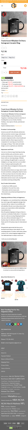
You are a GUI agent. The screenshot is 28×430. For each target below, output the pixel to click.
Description (4, 102)
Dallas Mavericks (5, 383)
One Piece (7, 406)
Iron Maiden (10, 389)
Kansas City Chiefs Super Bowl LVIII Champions (10, 393)
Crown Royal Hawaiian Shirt (14, 381)
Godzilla (23, 387)
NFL (23, 403)
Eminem (8, 387)
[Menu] (2, 6)
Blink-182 (11, 376)
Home (2, 38)
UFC (10, 415)
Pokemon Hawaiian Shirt (6, 408)
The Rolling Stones (20, 413)
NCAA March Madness (10, 403)
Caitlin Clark (20, 379)
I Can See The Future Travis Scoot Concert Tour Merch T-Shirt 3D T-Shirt (21, 296)
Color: (3, 60)
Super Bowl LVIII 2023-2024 (8, 413)
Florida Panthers (17, 387)
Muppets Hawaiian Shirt (6, 400)
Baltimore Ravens (5, 376)
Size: (2, 54)
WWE (18, 416)
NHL (3, 406)
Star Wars (14, 411)
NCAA (21, 399)
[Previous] (1, 291)
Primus (14, 408)
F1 (11, 387)
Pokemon (13, 406)
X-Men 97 (23, 416)
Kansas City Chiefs (7, 391)
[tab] (14, 102)
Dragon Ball (4, 387)
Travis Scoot (5, 92)
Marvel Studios (4, 396)
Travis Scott (5, 416)
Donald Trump (18, 385)
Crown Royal (4, 381)
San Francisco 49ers (5, 411)
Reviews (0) (4, 105)
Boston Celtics (19, 376)
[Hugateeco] (14, 5)
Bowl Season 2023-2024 (8, 379)
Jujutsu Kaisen (17, 389)
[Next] (27, 291)
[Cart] (25, 5)
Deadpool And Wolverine (7, 385)
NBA (15, 400)
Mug (7, 38)
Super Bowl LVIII (22, 411)
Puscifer (18, 408)
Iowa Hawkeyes (4, 389)
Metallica (12, 396)
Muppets (19, 396)
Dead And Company (15, 383)
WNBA (13, 416)
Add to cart (14, 72)
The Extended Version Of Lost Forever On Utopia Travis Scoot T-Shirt (7, 295)
